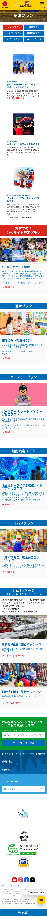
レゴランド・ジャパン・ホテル (24, 754)
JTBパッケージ (34, 39)
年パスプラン (12, 39)
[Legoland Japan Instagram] (20, 879)
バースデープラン (12, 33)
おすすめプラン (12, 27)
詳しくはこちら (18, 98)
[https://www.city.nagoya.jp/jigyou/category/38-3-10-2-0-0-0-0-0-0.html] (23, 849)
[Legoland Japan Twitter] (32, 879)
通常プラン (34, 27)
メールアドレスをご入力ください (16, 730)
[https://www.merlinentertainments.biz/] (23, 813)
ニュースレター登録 (23, 743)
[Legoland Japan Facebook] (26, 879)
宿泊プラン (42, 754)
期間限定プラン (34, 33)
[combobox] (23, 789)
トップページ (6, 754)
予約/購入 (23, 912)
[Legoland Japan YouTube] (14, 879)
